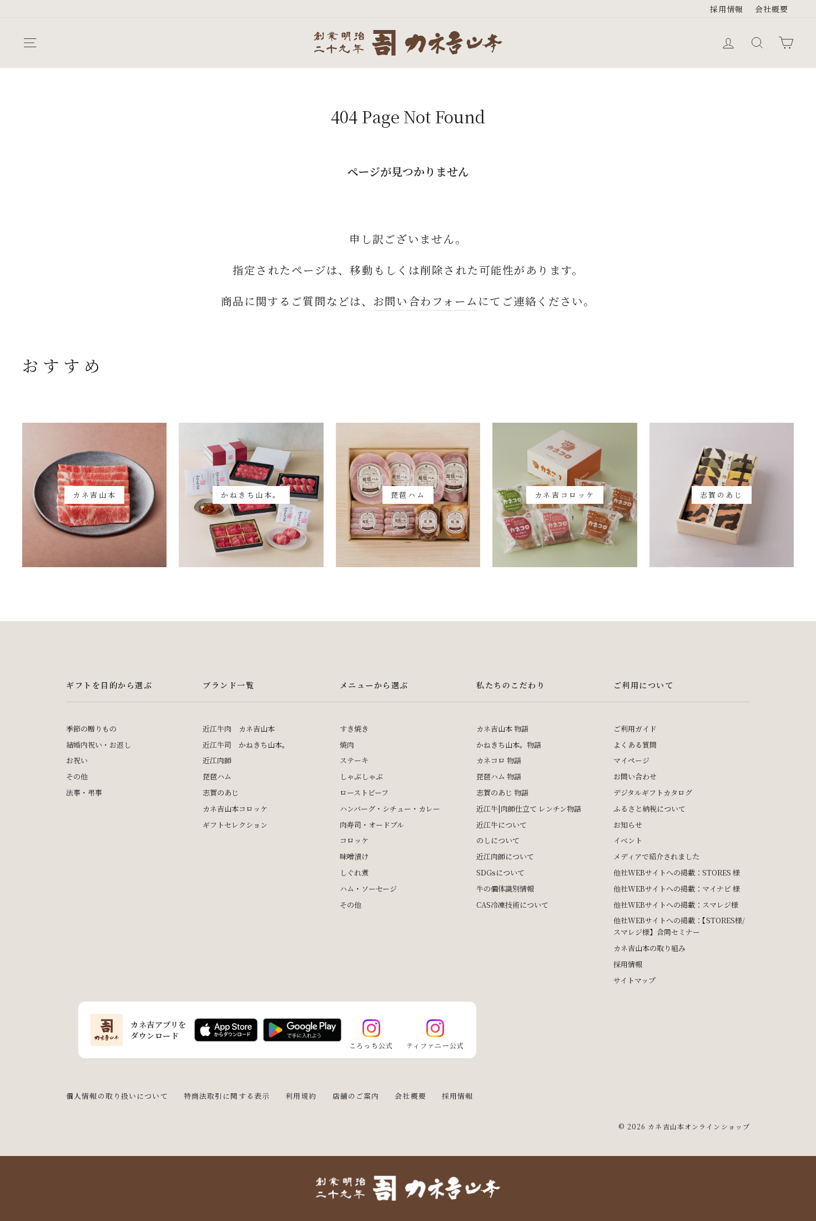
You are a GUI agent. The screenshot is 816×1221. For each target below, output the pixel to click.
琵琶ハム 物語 (498, 776)
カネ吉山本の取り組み (649, 948)
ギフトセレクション (235, 824)
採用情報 (727, 8)
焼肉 (347, 744)
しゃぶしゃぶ (361, 776)
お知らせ (627, 824)
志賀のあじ (221, 792)
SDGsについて (500, 872)
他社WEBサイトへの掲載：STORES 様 (676, 872)
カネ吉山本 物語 (502, 728)
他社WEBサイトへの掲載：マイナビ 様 (676, 888)
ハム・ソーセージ (368, 888)
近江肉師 (217, 760)
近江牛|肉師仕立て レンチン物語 (528, 808)
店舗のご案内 (356, 1095)
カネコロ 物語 (498, 760)
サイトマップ (634, 980)
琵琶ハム (217, 776)
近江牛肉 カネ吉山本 (239, 728)
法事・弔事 (84, 792)
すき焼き (354, 728)
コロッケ (354, 840)
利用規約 (301, 1095)
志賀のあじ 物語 (502, 792)
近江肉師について (505, 856)
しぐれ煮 (354, 872)
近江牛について (501, 824)
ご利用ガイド (635, 728)
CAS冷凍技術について (512, 904)
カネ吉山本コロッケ (235, 808)
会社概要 (772, 8)
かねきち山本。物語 (508, 744)
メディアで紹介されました (656, 856)
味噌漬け (354, 856)
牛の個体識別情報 (505, 888)
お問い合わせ (635, 776)
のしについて (498, 840)
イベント (627, 840)
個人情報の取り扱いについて (117, 1095)
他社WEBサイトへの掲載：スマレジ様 (675, 904)
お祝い (77, 760)
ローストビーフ (364, 792)
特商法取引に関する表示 (227, 1095)
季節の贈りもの (91, 728)
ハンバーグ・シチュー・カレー (390, 808)
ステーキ (354, 760)
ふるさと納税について (649, 808)
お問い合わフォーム (425, 301)
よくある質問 (635, 744)
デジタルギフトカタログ (652, 792)
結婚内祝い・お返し (98, 744)
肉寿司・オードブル (372, 824)
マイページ (631, 760)
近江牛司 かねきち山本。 (246, 744)
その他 (77, 776)
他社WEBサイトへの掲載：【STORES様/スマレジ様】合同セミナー (679, 926)
